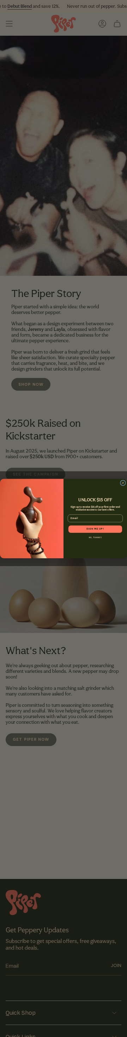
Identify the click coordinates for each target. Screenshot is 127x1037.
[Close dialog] (123, 482)
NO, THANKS (95, 537)
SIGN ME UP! (95, 529)
